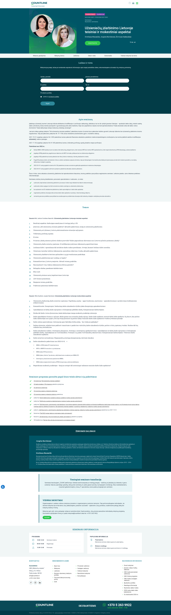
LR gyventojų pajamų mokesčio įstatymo (45, 394)
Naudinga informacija (130, 585)
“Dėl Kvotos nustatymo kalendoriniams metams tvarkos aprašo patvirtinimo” (60, 401)
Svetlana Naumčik (92, 37)
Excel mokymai (128, 565)
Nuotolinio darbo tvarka (131, 588)
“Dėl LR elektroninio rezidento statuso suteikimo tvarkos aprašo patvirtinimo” (60, 398)
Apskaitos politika (129, 583)
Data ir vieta (92, 56)
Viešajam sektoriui (83, 568)
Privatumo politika (46, 93)
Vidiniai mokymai (82, 571)
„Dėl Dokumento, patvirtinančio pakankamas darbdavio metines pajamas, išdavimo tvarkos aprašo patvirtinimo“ (70, 410)
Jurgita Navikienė (107, 37)
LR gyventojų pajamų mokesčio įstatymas (45, 391)
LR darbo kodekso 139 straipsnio (43, 384)
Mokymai (57, 568)
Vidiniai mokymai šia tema (129, 56)
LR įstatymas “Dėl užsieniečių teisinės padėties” (47, 381)
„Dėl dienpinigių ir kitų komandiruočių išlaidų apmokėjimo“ (55, 416)
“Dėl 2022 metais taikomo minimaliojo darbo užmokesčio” (56, 413)
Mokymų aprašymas (40, 56)
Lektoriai (57, 571)
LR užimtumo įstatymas (40, 387)
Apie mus (57, 566)
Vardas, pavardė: (45, 77)
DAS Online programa (130, 576)
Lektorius (76, 56)
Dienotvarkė (108, 56)
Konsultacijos (81, 576)
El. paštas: (44, 85)
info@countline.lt (34, 576)
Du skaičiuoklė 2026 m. (131, 594)
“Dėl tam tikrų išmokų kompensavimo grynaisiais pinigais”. (59, 420)
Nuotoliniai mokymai (83, 573)
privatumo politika (54, 96)
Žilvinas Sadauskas (123, 37)
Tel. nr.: (88, 85)
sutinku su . (51, 96)
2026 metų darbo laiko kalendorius (131, 591)
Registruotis (92, 43)
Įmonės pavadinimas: (92, 77)
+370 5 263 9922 (34, 578)
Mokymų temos (60, 56)
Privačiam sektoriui (83, 566)
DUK (55, 582)
